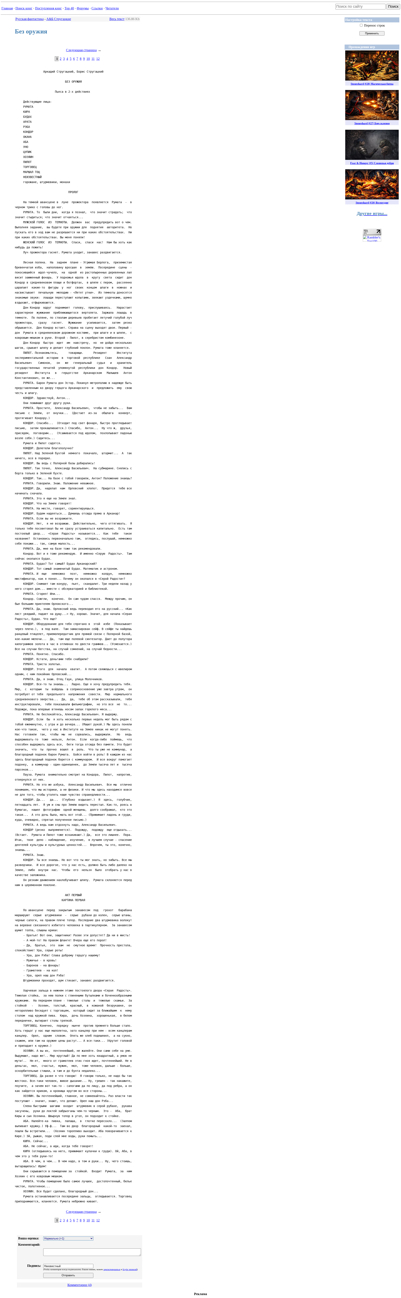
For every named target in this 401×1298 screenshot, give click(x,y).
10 (88, 58)
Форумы (83, 8)
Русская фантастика (29, 19)
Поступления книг (48, 8)
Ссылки (97, 8)
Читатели (112, 8)
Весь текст (116, 19)
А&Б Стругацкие (58, 19)
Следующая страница (81, 50)
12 (98, 58)
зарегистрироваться (111, 1269)
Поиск (393, 6)
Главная (7, 8)
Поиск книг (23, 8)
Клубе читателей (130, 1269)
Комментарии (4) (79, 1285)
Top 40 (69, 8)
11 (93, 58)
